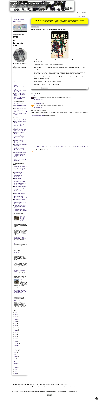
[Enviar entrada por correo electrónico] (51, 87)
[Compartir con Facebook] (46, 88)
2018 (16, 327)
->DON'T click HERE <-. (83, 16)
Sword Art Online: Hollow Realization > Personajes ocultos (19, 94)
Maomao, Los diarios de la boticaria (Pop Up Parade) (20, 130)
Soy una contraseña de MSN (20, 228)
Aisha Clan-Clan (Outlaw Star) (20, 166)
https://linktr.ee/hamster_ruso (37, 115)
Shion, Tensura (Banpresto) (20, 152)
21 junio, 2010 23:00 (38, 107)
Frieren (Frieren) (17, 178)
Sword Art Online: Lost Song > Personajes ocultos (20, 98)
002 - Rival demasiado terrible (20, 111)
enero (15, 363)
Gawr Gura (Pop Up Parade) (20, 119)
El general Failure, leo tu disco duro (27, 3)
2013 (16, 336)
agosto (15, 350)
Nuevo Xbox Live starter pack (20, 262)
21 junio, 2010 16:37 (38, 99)
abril (15, 358)
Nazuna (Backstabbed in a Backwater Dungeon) (20, 196)
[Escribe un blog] (43, 88)
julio (15, 352)
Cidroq (35, 95)
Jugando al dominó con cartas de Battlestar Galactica (22, 218)
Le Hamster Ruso (38, 103)
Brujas (21, 279)
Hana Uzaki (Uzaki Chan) (19, 181)
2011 (16, 340)
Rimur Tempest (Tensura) (19, 199)
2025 (16, 314)
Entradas (35, 151)
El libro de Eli (17, 300)
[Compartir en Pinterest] (47, 88)
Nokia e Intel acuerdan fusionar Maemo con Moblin (20, 238)
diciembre (16, 343)
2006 (16, 371)
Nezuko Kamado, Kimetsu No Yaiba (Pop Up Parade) (20, 138)
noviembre (16, 345)
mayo (15, 356)
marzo (15, 359)
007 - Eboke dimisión (18, 103)
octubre (16, 347)
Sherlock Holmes (18, 252)
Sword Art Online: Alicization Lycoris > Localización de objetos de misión (20, 88)
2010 (16, 341)
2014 (16, 334)
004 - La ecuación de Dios (20, 108)
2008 (16, 367)
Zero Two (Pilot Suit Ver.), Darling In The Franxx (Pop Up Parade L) (20, 159)
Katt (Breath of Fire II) (19, 184)
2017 (16, 329)
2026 (16, 312)
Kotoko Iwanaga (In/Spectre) (20, 186)
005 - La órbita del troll (19, 106)
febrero (16, 361)
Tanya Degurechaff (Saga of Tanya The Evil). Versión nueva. (20, 206)
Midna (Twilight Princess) (19, 193)
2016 (16, 330)
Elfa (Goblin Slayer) (18, 176)
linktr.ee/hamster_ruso (18, 72)
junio (15, 354)
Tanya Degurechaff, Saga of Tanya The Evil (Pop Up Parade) (20, 155)
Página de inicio (60, 146)
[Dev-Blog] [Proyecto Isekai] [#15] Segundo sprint (18, 21)
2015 (16, 332)
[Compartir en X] (44, 88)
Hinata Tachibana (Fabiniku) (20, 183)
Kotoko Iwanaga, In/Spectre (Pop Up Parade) (20, 125)
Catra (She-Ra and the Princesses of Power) (19, 173)
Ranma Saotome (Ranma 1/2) (20, 197)
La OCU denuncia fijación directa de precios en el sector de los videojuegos (20, 291)
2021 (16, 321)
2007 (16, 369)
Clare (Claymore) (18, 175)
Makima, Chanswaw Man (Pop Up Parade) (19, 127)
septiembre (16, 348)
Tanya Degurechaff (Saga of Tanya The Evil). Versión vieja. (20, 210)
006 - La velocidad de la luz (20, 105)
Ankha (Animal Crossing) (19, 168)
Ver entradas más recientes (38, 146)
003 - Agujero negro (18, 110)
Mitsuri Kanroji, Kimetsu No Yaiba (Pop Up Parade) (20, 136)
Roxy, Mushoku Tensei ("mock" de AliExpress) (19, 148)
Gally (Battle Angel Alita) (19, 180)
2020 (16, 323)
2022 (16, 319)
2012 (16, 338)
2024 (16, 316)
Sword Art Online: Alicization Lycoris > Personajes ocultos (20, 91)
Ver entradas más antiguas (81, 146)
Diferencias (62, 22)
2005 (16, 373)
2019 (16, 325)
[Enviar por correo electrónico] (42, 88)
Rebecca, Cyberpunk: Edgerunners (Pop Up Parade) (19, 141)
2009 (16, 365)
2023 (16, 318)
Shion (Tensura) (17, 201)
